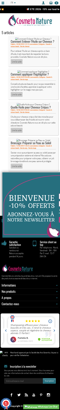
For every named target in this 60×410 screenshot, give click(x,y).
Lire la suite (16, 61)
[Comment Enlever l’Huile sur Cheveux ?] (33, 38)
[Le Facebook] (11, 395)
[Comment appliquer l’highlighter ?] (33, 71)
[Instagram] (48, 395)
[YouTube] (33, 395)
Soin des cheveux (24, 46)
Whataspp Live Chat (47, 406)
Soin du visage (24, 79)
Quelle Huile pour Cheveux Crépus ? (31, 107)
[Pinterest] (41, 395)
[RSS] (26, 395)
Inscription (49, 380)
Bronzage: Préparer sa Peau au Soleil (31, 143)
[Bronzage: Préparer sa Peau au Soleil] (33, 140)
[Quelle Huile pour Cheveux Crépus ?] (33, 104)
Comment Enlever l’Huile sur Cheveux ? (32, 41)
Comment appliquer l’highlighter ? (30, 74)
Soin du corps (23, 148)
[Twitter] (19, 395)
